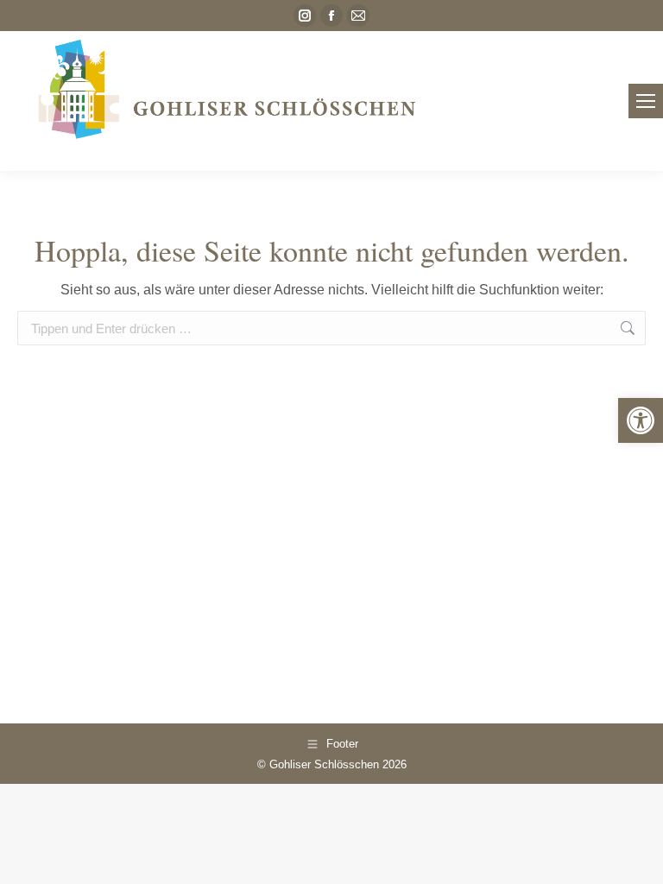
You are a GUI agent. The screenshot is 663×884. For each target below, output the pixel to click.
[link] (640, 420)
